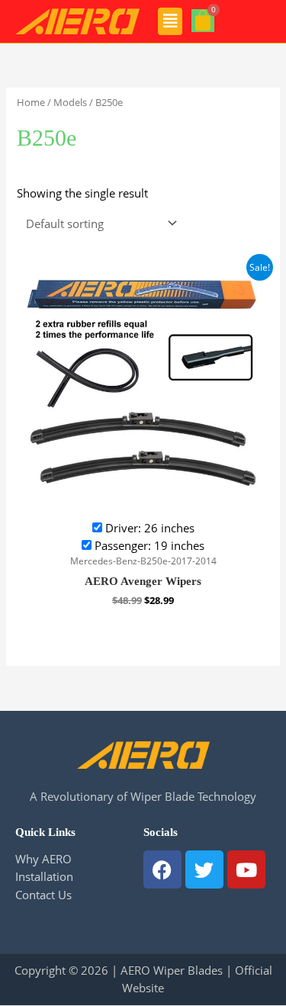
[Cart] (202, 20)
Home (31, 102)
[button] (170, 21)
